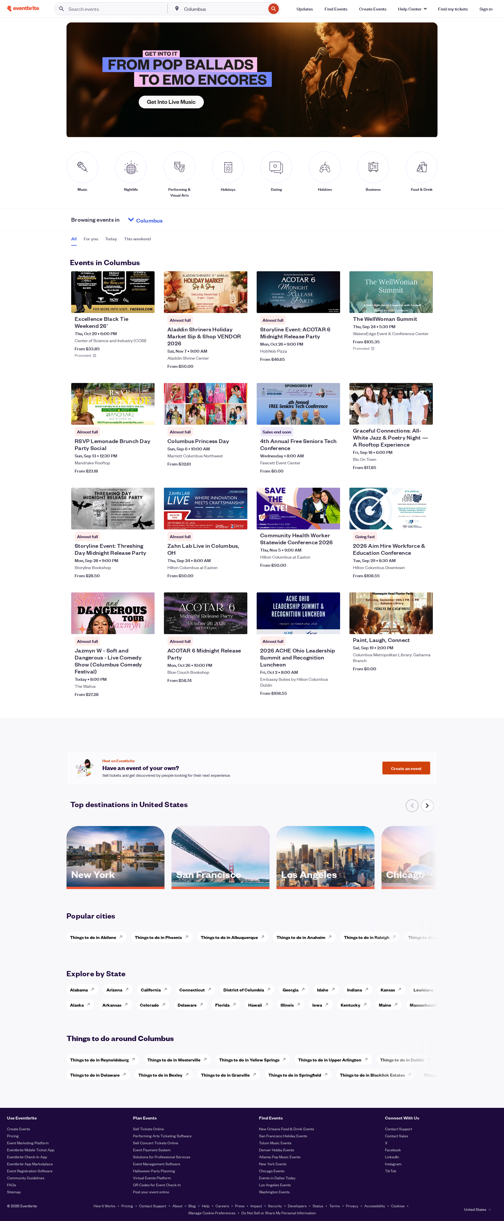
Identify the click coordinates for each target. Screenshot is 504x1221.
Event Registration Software (29, 1170)
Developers (297, 1205)
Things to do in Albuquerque (229, 937)
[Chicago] (431, 884)
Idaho (322, 989)
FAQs (11, 1184)
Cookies (398, 1205)
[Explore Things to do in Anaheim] (332, 937)
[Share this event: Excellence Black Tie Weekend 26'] (146, 305)
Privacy (352, 1205)
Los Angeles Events (275, 1184)
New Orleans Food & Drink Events (286, 1128)
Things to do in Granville (225, 1075)
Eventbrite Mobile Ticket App (30, 1149)
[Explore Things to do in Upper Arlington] (368, 1059)
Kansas (388, 989)
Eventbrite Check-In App (27, 1156)
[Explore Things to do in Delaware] (126, 1074)
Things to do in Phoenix (158, 937)
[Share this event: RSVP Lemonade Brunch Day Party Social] (146, 416)
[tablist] (111, 241)
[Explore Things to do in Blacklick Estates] (411, 1074)
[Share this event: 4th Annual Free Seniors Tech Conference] (332, 416)
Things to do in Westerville (173, 1059)
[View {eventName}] (113, 292)
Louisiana (423, 989)
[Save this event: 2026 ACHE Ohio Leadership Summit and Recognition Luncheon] (318, 626)
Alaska (77, 1005)
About (177, 1205)
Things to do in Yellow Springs (249, 1059)
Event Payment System (152, 1149)
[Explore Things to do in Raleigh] (396, 937)
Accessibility (374, 1205)
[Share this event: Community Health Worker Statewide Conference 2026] (332, 521)
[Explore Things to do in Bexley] (189, 1074)
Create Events (18, 1128)
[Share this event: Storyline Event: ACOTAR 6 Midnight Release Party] (332, 305)
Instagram (393, 1163)
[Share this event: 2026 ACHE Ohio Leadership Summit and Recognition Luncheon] (332, 626)
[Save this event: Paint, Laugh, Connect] (410, 626)
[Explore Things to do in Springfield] (327, 1074)
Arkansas (111, 1005)
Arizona (114, 989)
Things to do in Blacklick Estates (372, 1075)
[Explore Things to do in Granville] (256, 1074)
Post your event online (151, 1191)
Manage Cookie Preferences (211, 1212)
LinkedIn (392, 1156)
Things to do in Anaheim (300, 937)
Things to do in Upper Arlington (329, 1059)
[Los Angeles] (325, 884)
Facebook (393, 1149)
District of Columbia (243, 989)
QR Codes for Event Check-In (157, 1184)
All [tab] (74, 239)
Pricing (13, 1135)
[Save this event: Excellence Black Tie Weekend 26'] (132, 305)
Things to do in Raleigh (366, 937)
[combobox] (225, 8)
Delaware (187, 1005)
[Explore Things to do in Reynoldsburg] (135, 1059)
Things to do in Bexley (160, 1075)
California (151, 989)
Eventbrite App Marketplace (30, 1163)
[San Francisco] (221, 884)
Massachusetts (425, 1005)
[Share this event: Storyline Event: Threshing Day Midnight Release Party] (146, 521)
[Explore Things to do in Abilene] (122, 937)
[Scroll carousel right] (427, 805)
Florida (222, 1005)
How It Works (104, 1205)
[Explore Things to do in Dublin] (430, 1059)
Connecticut (192, 989)
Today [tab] (111, 239)
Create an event (406, 768)
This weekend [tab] (137, 239)
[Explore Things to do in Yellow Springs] (286, 1059)
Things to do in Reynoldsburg (99, 1059)
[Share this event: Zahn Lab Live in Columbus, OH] (239, 521)
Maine (385, 1005)
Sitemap (14, 1191)
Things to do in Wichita (431, 937)
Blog (192, 1205)
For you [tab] (91, 239)
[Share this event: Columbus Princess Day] (239, 416)
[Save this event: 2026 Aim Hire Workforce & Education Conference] (410, 521)
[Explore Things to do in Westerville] (207, 1059)
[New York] (115, 884)
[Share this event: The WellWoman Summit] (424, 305)
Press (239, 1205)
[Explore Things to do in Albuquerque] (264, 937)
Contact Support (398, 1128)
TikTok (390, 1170)
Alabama (79, 989)
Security (275, 1205)
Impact (256, 1205)
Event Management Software (156, 1163)
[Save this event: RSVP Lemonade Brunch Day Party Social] (132, 416)
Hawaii (255, 1005)
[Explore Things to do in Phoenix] (188, 937)
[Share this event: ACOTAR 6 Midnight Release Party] (239, 626)
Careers (222, 1205)
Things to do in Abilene (93, 937)
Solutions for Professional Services (161, 1156)
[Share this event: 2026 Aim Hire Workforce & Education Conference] (424, 521)
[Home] (23, 8)
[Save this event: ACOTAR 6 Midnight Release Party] (225, 626)
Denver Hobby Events (276, 1149)
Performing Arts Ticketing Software (162, 1135)
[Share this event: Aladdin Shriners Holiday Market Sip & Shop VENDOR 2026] (239, 305)
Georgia (290, 989)
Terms (334, 1205)
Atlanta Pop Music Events (279, 1156)
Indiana (354, 989)
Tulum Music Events (275, 1142)
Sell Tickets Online (148, 1128)
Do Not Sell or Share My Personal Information (279, 1212)
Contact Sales (396, 1135)
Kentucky (350, 1005)
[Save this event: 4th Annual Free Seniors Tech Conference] (318, 416)
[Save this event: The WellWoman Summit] (410, 305)
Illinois (287, 1005)
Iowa (317, 1005)
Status (318, 1205)
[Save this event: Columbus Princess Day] (225, 416)
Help (205, 1205)
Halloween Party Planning (154, 1170)
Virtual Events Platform (152, 1177)
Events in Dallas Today (277, 1177)
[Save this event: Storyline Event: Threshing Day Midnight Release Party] (132, 521)
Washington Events (274, 1191)
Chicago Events (271, 1170)
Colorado (149, 1005)
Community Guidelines (25, 1177)
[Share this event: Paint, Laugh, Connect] (424, 626)
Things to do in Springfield (294, 1075)
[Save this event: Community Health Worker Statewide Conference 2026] (318, 521)
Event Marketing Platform (28, 1142)
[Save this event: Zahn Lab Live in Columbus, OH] (225, 521)
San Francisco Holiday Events (283, 1135)
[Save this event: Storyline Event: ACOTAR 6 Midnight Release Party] (318, 305)
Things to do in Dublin (402, 1059)
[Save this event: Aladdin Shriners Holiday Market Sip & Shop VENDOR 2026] (225, 305)
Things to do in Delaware (95, 1075)
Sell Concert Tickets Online (155, 1142)
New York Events (272, 1163)
